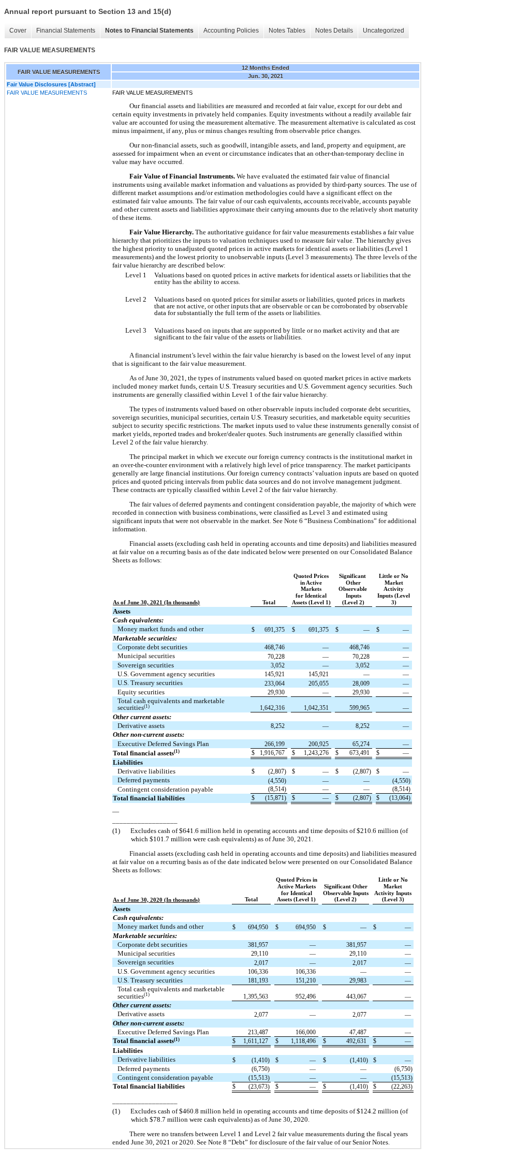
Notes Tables (287, 30)
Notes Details (334, 30)
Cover (17, 30)
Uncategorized (383, 30)
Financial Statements (65, 30)
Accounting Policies (231, 30)
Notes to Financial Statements (149, 30)
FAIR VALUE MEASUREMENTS (47, 93)
